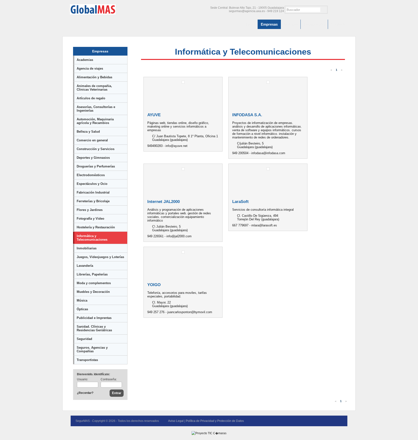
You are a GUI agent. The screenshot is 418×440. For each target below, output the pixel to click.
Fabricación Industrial (93, 192)
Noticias (291, 24)
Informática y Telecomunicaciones (92, 237)
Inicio (250, 24)
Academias (85, 60)
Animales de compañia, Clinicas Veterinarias (94, 87)
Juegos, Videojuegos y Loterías (100, 257)
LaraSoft (240, 201)
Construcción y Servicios (95, 149)
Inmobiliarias (87, 248)
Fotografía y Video (90, 218)
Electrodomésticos (91, 175)
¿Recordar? (85, 393)
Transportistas (87, 360)
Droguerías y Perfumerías (96, 166)
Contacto (338, 24)
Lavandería (85, 265)
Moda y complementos (94, 283)
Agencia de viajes (90, 68)
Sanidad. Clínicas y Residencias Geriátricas (94, 328)
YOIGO (154, 284)
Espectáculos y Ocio (92, 184)
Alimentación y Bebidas (94, 77)
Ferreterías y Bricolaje (93, 201)
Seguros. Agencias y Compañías (92, 349)
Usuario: (82, 379)
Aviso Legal (176, 421)
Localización (314, 24)
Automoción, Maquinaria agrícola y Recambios (95, 121)
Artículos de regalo (91, 98)
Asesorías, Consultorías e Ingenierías (96, 108)
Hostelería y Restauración (96, 227)
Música (82, 300)
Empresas (269, 24)
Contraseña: (109, 379)
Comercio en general (92, 140)
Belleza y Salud (88, 131)
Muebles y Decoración (93, 292)
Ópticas (82, 309)
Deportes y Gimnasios (93, 157)
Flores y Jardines (90, 210)
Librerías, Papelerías (92, 274)
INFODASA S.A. (247, 115)
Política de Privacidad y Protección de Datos (215, 421)
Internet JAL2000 (163, 201)
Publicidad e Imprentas (94, 318)
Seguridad (84, 339)
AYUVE (154, 115)
